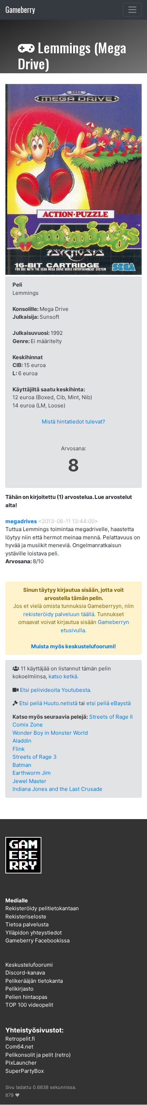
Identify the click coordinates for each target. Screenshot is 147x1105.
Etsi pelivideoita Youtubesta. (55, 690)
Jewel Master (29, 781)
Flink (18, 748)
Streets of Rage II (111, 716)
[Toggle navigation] (132, 9)
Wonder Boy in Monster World (50, 732)
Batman (21, 765)
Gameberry (20, 9)
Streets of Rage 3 (34, 756)
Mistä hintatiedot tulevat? (73, 421)
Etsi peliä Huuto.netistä (48, 703)
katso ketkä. (63, 676)
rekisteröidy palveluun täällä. (59, 614)
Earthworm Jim (31, 772)
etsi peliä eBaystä (108, 703)
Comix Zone (27, 724)
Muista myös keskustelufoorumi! (73, 646)
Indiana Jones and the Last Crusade (57, 789)
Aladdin (21, 740)
